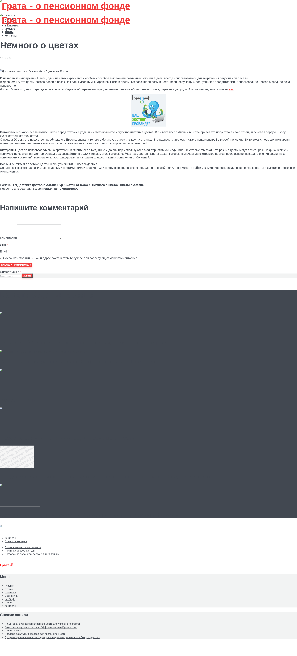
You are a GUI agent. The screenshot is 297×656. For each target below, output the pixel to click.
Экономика (11, 25)
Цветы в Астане (132, 185)
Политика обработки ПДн (20, 550)
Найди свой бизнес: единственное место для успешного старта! (83, 342)
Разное (9, 602)
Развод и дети (18, 399)
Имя (4, 244)
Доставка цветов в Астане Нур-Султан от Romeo (53, 185)
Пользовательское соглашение (23, 547)
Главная (9, 585)
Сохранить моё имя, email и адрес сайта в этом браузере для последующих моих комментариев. (70, 258)
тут (231, 89)
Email (5, 251)
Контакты (11, 35)
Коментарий (8, 238)
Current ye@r (10, 271)
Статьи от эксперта (16, 541)
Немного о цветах (105, 185)
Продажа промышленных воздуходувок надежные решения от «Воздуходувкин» (105, 476)
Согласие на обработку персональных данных (32, 554)
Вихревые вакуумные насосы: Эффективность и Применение (80, 361)
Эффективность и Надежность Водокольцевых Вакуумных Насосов (89, 514)
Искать (27, 275)
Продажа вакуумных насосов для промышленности (67, 438)
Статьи (9, 589)
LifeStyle (10, 599)
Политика (10, 592)
